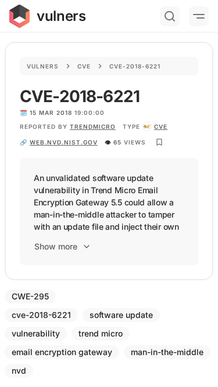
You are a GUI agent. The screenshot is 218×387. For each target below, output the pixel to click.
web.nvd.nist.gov (64, 142)
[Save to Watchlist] (159, 142)
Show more (55, 246)
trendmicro (93, 126)
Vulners (43, 66)
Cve (84, 66)
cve (160, 126)
